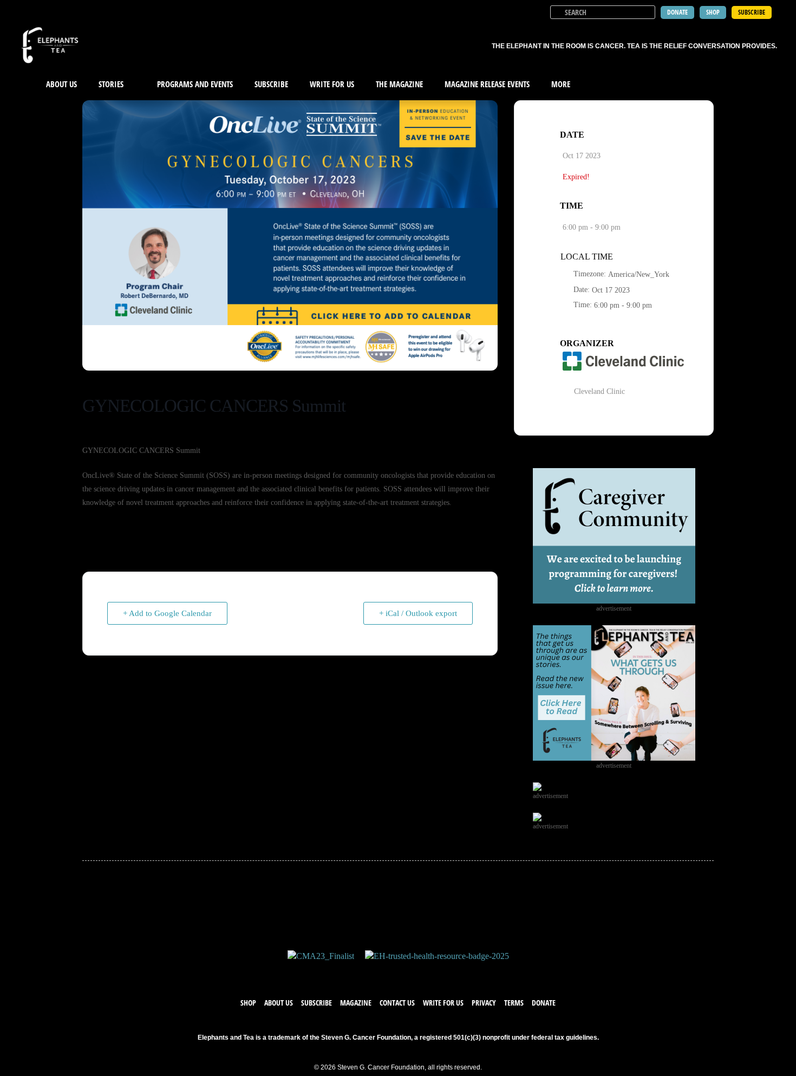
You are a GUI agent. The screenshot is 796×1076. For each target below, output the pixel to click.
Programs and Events (195, 84)
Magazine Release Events (487, 84)
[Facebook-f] (365, 973)
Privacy (484, 1002)
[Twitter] (387, 973)
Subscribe (271, 84)
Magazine (355, 1002)
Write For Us (332, 84)
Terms (514, 1002)
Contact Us (397, 1002)
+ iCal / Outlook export (418, 613)
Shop (248, 1002)
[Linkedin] (430, 973)
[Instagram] (408, 973)
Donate (544, 1002)
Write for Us (443, 1002)
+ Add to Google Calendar (167, 613)
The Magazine (399, 84)
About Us (61, 84)
